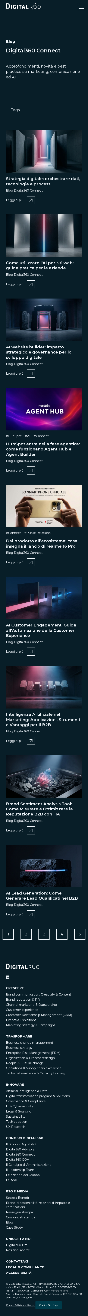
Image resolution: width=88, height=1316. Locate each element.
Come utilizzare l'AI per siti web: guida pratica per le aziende (40, 265)
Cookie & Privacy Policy (20, 1305)
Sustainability (15, 1116)
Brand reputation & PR (23, 999)
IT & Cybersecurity (19, 1106)
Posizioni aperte (18, 1250)
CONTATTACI (17, 1261)
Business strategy (19, 1048)
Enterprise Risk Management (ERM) (33, 1053)
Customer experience (22, 1010)
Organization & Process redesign (30, 1058)
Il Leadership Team (20, 1170)
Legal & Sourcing (18, 1111)
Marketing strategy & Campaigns (30, 1025)
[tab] (44, 110)
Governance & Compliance (26, 1101)
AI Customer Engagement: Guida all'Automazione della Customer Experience (41, 630)
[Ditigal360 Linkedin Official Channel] (7, 977)
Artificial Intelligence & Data (26, 1091)
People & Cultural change (25, 1063)
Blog (9, 1222)
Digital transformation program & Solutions (38, 1096)
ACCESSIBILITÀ (18, 1273)
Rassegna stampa (19, 1212)
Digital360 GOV (17, 1160)
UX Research (15, 1127)
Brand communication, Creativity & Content (38, 994)
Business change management (29, 1043)
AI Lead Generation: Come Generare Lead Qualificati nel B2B (42, 896)
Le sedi (11, 1180)
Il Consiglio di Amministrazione (28, 1165)
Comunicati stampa (20, 1217)
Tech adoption (16, 1122)
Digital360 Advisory (20, 1149)
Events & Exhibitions (21, 1020)
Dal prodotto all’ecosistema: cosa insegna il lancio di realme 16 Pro (41, 543)
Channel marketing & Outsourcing (31, 1005)
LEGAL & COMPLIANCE (25, 1267)
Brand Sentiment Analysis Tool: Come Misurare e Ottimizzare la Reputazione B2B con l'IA (39, 809)
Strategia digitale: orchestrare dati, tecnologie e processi (43, 181)
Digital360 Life (17, 1245)
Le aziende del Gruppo (23, 1175)
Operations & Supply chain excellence (34, 1068)
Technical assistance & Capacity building (35, 1073)
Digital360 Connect (20, 1154)
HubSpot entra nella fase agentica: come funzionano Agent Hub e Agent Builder (43, 449)
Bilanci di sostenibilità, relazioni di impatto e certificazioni (38, 1205)
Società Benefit (17, 1198)
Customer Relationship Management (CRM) (39, 1015)
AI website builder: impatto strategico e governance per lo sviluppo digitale (39, 352)
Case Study (14, 1227)
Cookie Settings (48, 1305)
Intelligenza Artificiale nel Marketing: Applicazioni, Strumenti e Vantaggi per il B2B (43, 719)
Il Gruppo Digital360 (21, 1144)
